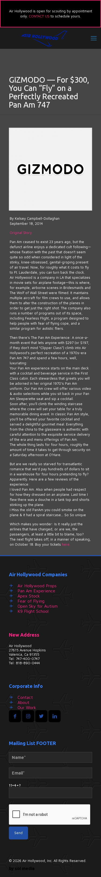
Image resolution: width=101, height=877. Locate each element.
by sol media (21, 868)
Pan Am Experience (36, 590)
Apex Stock (29, 595)
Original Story (21, 232)
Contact (25, 697)
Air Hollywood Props (37, 585)
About (23, 702)
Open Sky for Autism (38, 606)
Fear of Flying (31, 601)
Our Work (27, 707)
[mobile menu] (93, 38)
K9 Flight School (33, 611)
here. (66, 544)
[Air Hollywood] (50, 38)
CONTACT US (39, 16)
